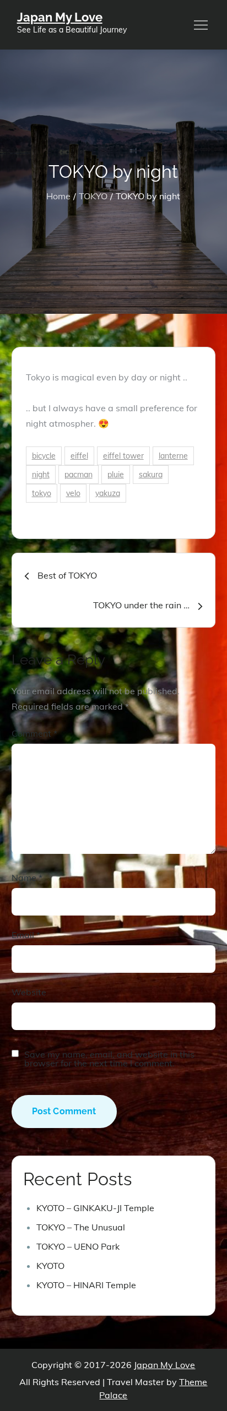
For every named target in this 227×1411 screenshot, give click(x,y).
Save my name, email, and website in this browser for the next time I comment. (109, 1058)
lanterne (173, 456)
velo (73, 493)
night (41, 475)
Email (26, 934)
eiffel (79, 456)
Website (29, 992)
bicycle (44, 456)
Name (27, 877)
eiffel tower (123, 456)
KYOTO (50, 1265)
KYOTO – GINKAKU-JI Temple (95, 1207)
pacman (78, 475)
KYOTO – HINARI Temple (86, 1284)
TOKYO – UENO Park (78, 1246)
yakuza (107, 493)
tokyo (41, 493)
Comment (34, 733)
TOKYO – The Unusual (80, 1227)
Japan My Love (59, 17)
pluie (115, 475)
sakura (151, 475)
